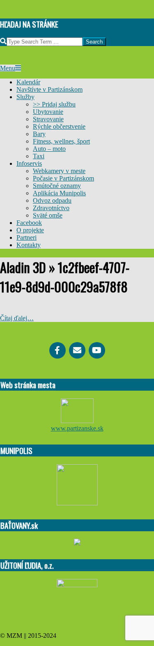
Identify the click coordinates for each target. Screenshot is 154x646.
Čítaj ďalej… (17, 318)
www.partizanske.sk (77, 428)
